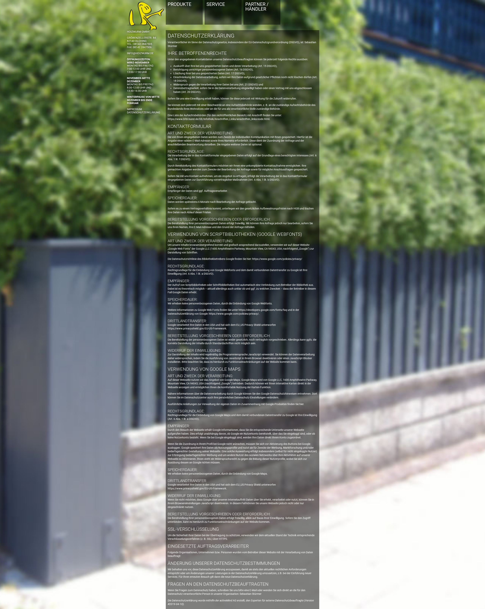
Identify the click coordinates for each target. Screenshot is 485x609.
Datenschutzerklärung (143, 112)
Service (216, 4)
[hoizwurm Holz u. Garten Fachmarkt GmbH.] (145, 15)
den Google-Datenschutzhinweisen (276, 393)
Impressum (134, 109)
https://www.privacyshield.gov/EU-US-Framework (197, 328)
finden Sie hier (295, 404)
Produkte (179, 4)
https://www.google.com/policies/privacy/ (277, 258)
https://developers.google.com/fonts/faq (263, 309)
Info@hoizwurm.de (140, 53)
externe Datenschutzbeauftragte (285, 600)
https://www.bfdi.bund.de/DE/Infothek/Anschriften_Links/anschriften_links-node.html (218, 119)
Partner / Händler (256, 7)
